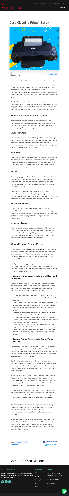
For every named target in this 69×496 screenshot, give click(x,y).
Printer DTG (15, 444)
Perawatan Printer (52, 74)
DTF (26, 442)
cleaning (19, 442)
